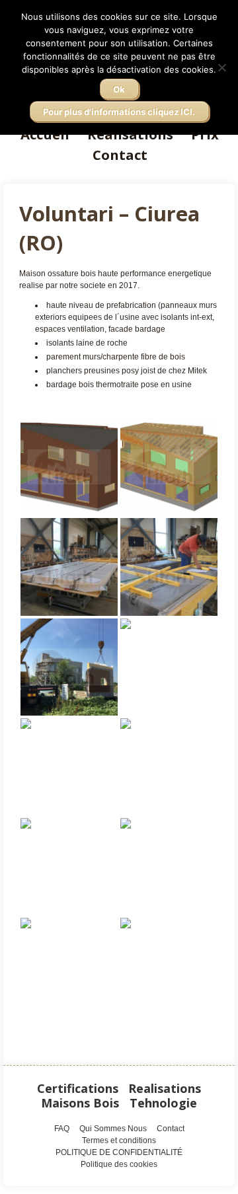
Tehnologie (163, 1103)
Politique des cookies (119, 1164)
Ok (119, 89)
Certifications (77, 1088)
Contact (120, 154)
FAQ (61, 1128)
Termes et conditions (119, 1140)
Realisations (164, 1088)
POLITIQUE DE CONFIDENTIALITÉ (119, 1152)
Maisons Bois (80, 1103)
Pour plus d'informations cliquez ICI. (119, 111)
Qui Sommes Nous (113, 1128)
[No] (221, 67)
